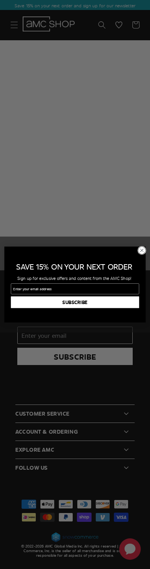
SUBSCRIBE (75, 302)
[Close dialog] (142, 250)
